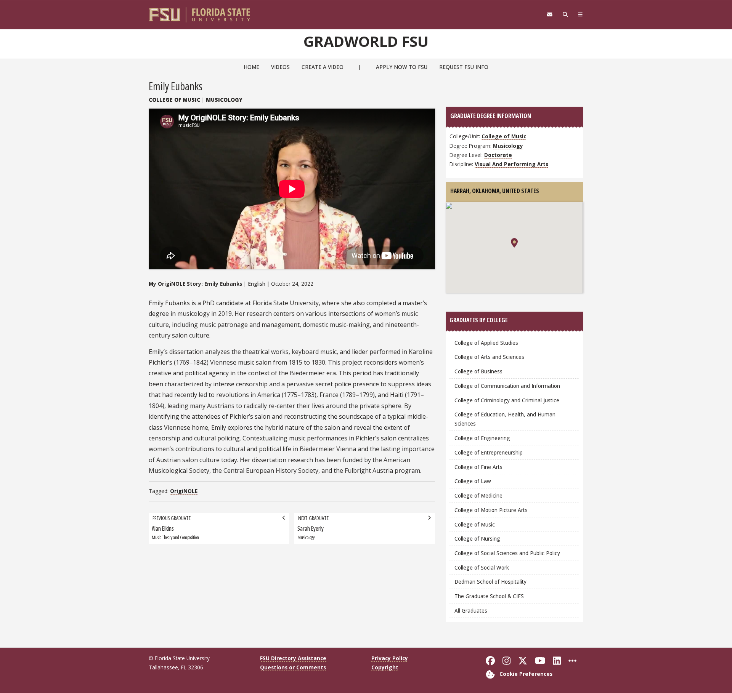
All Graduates (470, 610)
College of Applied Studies (486, 342)
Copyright (384, 667)
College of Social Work (481, 567)
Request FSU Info (463, 66)
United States (520, 191)
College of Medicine (478, 495)
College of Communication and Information (507, 385)
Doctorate (498, 154)
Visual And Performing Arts (511, 164)
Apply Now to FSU (401, 66)
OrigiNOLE (183, 491)
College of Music (174, 99)
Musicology (224, 99)
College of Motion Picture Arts (491, 510)
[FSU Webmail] (549, 14)
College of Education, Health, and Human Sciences (504, 419)
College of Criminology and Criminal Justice (506, 400)
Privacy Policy (389, 658)
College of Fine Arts (478, 467)
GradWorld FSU (366, 41)
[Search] (565, 14)
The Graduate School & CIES (489, 596)
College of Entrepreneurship (488, 452)
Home (251, 66)
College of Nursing (477, 538)
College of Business (478, 371)
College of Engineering (482, 438)
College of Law (472, 481)
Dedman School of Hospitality (490, 581)
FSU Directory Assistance (293, 658)
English (256, 283)
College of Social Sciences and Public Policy (507, 553)
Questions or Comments (293, 667)
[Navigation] (580, 14)
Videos (280, 66)
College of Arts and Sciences (489, 356)
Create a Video (323, 66)
